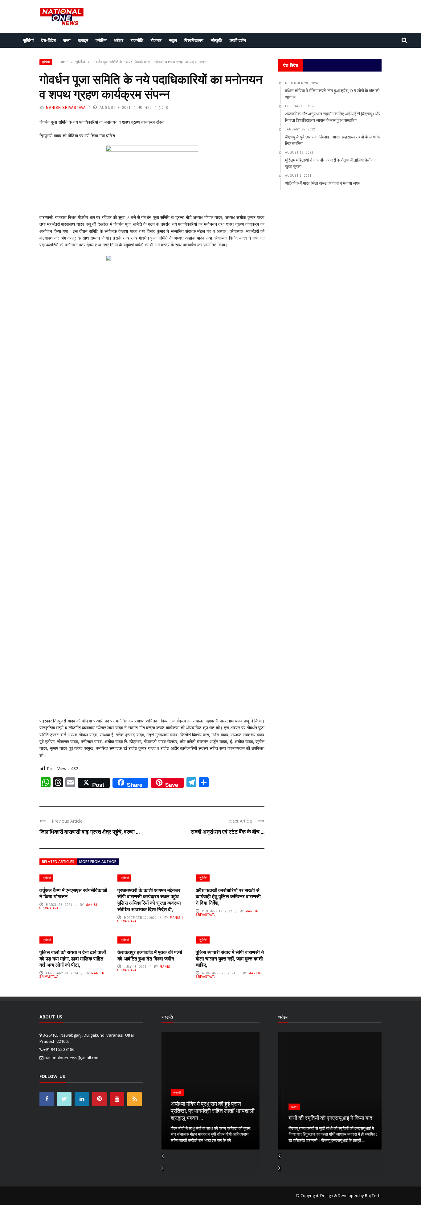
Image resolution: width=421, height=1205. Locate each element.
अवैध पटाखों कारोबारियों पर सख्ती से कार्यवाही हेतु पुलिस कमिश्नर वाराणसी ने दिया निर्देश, (228, 896)
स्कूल (173, 40)
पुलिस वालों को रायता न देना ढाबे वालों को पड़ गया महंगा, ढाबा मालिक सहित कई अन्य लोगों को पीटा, (72, 958)
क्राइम (83, 40)
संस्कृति (216, 40)
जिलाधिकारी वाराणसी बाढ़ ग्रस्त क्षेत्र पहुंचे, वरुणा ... (89, 831)
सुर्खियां (28, 40)
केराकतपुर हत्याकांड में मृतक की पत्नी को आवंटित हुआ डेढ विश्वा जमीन (149, 955)
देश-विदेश (48, 40)
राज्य (67, 40)
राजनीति (137, 40)
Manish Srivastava (66, 107)
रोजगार (156, 40)
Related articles (58, 861)
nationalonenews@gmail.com (72, 1057)
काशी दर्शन (238, 40)
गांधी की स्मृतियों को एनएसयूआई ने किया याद (326, 1117)
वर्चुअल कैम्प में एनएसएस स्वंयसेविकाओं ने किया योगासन (73, 893)
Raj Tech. (373, 1195)
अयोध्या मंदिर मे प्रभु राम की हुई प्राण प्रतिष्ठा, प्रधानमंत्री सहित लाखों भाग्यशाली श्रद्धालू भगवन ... (209, 1111)
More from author (97, 861)
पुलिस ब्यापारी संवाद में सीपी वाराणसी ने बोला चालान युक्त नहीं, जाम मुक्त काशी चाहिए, (230, 958)
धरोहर (118, 40)
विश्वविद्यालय (193, 40)
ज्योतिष (101, 40)
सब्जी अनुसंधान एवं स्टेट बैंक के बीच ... (227, 831)
